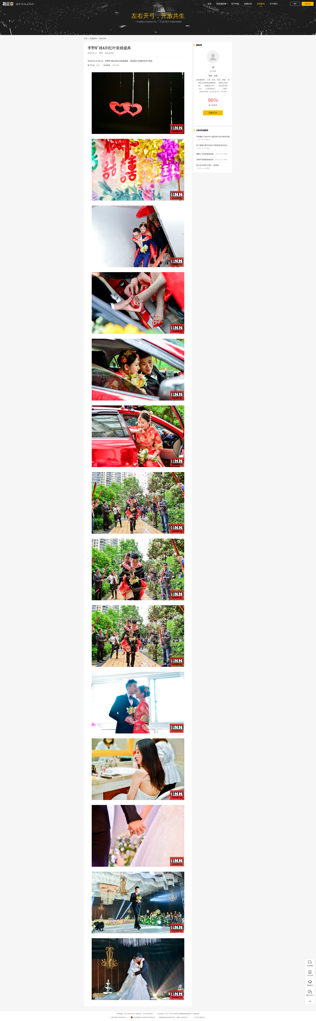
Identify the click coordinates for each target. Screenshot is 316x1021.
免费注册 (308, 4)
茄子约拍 (235, 4)
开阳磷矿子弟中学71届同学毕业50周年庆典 (213, 138)
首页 (209, 4)
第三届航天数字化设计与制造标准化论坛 (211, 146)
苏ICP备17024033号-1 (118, 1017)
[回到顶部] (310, 1001)
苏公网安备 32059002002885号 (144, 1017)
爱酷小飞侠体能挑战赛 (211, 154)
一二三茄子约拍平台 (198, 1017)
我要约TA (213, 113)
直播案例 (261, 4)
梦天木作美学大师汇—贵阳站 (207, 166)
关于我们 (274, 4)
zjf (213, 67)
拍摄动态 (248, 4)
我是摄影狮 (221, 4)
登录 (295, 4)
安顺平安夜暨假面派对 (211, 160)
